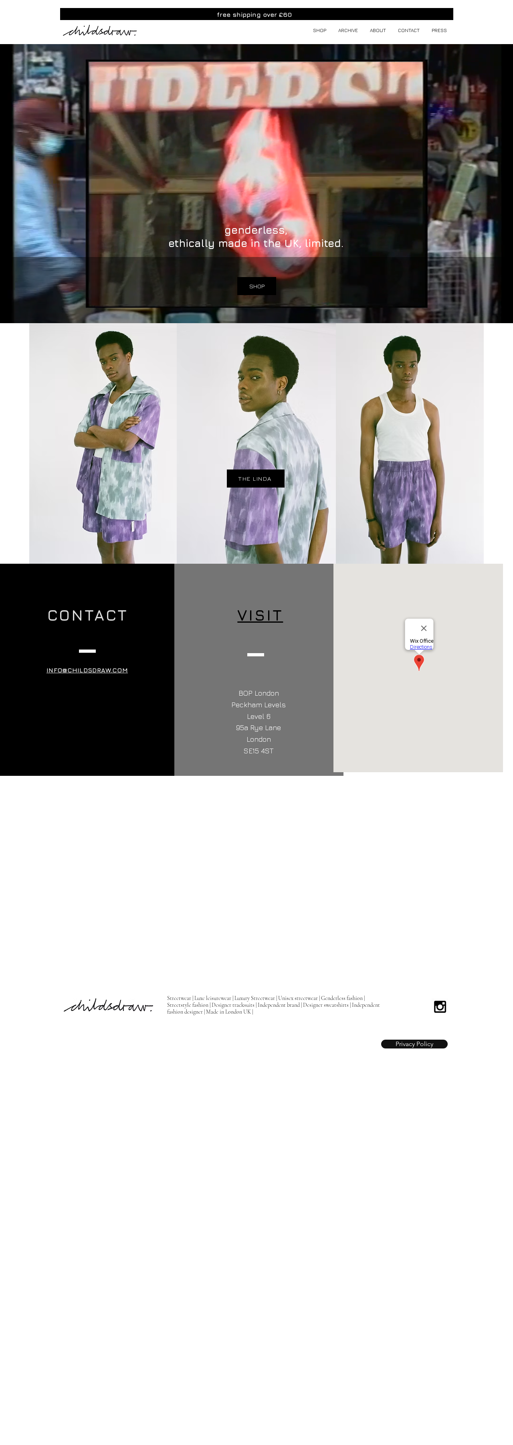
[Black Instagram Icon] (440, 1006)
